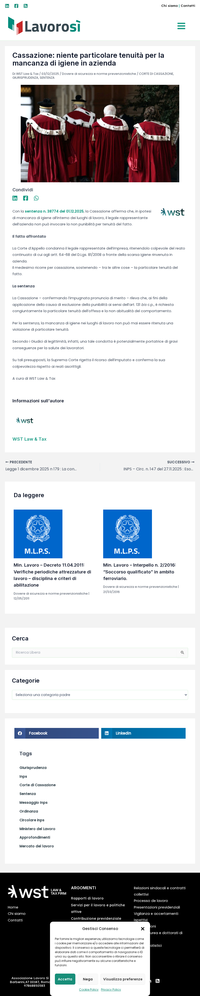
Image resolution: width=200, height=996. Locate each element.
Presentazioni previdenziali (157, 907)
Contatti (188, 5)
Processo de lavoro (151, 900)
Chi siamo (169, 5)
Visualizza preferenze (122, 979)
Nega (88, 979)
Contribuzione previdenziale (96, 918)
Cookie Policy (89, 989)
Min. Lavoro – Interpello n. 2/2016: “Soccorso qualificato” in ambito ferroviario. (139, 571)
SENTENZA (47, 78)
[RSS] (25, 6)
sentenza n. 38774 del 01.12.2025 (54, 211)
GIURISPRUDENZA (25, 78)
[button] (142, 928)
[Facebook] (16, 6)
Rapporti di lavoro (87, 898)
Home (13, 907)
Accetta (65, 979)
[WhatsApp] (36, 198)
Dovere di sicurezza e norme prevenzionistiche (99, 74)
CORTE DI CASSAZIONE (156, 74)
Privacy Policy (111, 989)
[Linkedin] (7, 6)
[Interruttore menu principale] (182, 26)
